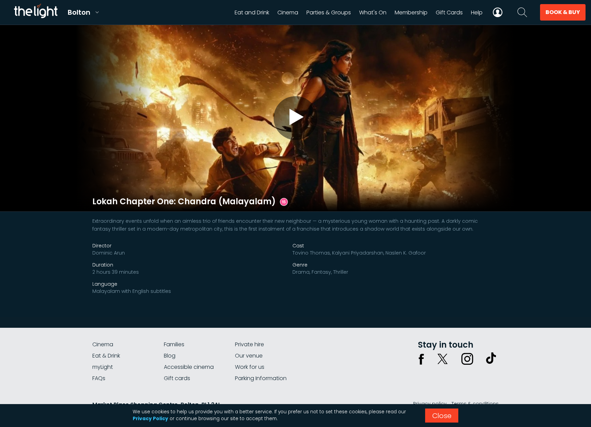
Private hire (249, 344)
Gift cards (177, 378)
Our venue (249, 356)
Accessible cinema (189, 367)
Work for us (249, 367)
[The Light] (35, 12)
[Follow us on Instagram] (467, 359)
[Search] (522, 12)
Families (174, 344)
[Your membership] (497, 12)
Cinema (102, 344)
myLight (102, 367)
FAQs (98, 378)
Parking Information (261, 378)
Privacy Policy (150, 418)
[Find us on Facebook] (421, 359)
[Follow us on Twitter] (442, 359)
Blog (169, 356)
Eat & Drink (106, 356)
